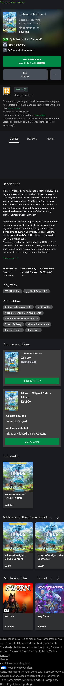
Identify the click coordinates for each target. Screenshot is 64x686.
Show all (42, 517)
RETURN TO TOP (32, 381)
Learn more (14, 108)
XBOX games (25, 638)
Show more (9, 258)
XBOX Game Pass (44, 638)
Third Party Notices (11, 680)
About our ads (31, 680)
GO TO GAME (32, 441)
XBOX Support (22, 643)
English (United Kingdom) (15, 663)
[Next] (57, 517)
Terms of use (37, 675)
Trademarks (52, 675)
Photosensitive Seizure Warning (31, 647)
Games (4, 659)
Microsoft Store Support (24, 651)
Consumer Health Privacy (15, 671)
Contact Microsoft (41, 671)
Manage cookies (19, 675)
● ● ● (56, 75)
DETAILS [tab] (14, 138)
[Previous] (51, 517)
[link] (18, 485)
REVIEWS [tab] (32, 138)
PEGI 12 (19, 89)
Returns (43, 651)
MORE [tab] (50, 138)
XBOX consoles (9, 638)
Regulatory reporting (19, 684)
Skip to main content (12, 2)
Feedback (37, 643)
